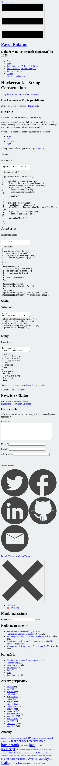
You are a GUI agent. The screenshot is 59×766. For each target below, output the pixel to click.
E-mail (5, 449)
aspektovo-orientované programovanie (13, 738)
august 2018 (12, 706)
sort (10, 763)
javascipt (39, 745)
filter (9, 741)
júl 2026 (10, 686)
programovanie (47, 755)
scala (43, 385)
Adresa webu (7, 454)
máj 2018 (11, 709)
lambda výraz (37, 749)
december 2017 (13, 714)
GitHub (40, 148)
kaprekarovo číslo (24, 749)
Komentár (6, 421)
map (50, 749)
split (14, 763)
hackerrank (16, 385)
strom (21, 763)
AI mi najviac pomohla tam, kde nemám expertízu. (28, 636)
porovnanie (12, 755)
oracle (38, 752)
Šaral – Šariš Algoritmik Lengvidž (21, 68)
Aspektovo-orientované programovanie (23, 660)
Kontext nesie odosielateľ (18, 631)
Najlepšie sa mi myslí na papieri (20, 634)
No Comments (33, 94)
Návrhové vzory (14, 665)
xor (32, 763)
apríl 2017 (11, 723)
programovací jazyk (35, 755)
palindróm (45, 753)
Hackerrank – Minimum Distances (16, 404)
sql (17, 763)
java (23, 385)
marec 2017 (12, 726)
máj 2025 (11, 701)
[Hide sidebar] (22, 581)
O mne (9, 61)
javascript (30, 385)
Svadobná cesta (13, 675)
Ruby (9, 144)
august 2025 (12, 699)
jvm (17, 750)
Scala (9, 136)
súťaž (29, 763)
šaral (35, 763)
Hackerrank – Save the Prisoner (15, 401)
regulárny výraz (25, 758)
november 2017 (13, 716)
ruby (38, 385)
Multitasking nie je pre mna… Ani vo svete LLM (28, 646)
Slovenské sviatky (14, 71)
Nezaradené (12, 667)
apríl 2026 (11, 694)
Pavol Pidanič (14, 44)
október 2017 (12, 718)
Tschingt (10, 73)
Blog (9, 63)
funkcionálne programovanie (28, 740)
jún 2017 (10, 721)
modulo (3, 753)
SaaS (50, 759)
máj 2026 (11, 691)
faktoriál (50, 738)
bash (28, 737)
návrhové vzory (29, 753)
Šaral (9, 670)
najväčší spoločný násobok (15, 753)
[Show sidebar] (22, 21)
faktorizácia (42, 738)
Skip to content (7, 2)
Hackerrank (33, 106)
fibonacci (4, 741)
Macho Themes (24, 556)
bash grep (35, 738)
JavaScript (11, 141)
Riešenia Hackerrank (16, 76)
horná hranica (24, 745)
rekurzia (38, 759)
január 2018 (12, 711)
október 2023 (12, 704)
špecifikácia (41, 763)
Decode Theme (7, 556)
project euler (8, 758)
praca (18, 755)
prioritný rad (25, 755)
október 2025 (12, 696)
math (53, 750)
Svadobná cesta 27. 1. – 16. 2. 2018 (22, 66)
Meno (4, 444)
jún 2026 (10, 689)
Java (8, 139)
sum (24, 763)
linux (46, 749)
